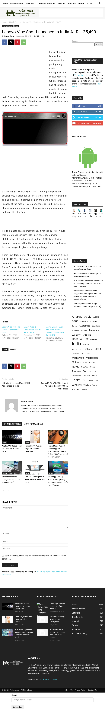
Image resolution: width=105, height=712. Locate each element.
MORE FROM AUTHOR (33, 424)
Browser (93, 321)
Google (86, 334)
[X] (11, 42)
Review (89, 3)
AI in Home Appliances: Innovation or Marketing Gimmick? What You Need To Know (88, 284)
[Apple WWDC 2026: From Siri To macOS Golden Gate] (12, 437)
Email (14, 695)
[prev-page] (3, 490)
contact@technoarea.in (49, 679)
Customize (84, 325)
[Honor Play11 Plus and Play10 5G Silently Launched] (35, 437)
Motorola (76, 362)
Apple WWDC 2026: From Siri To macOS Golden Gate (12, 448)
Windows (72, 3)
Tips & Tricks (31, 3)
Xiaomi (76, 389)
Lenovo (13, 350)
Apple (87, 316)
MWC (85, 362)
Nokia (75, 366)
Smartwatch (76, 376)
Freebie (84, 330)
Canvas (75, 326)
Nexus (91, 362)
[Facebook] (4, 42)
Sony (94, 375)
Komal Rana (9, 36)
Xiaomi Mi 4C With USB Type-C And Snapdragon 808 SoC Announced (54, 386)
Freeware (94, 330)
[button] (100, 3)
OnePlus (84, 367)
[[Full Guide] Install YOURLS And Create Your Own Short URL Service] (42, 632)
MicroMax (78, 357)
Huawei (93, 339)
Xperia (84, 390)
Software (86, 375)
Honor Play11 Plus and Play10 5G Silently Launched (33, 448)
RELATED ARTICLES (12, 424)
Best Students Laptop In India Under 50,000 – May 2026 (35, 479)
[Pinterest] (17, 42)
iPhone (88, 349)
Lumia (87, 353)
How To (77, 338)
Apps (96, 316)
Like (99, 106)
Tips (84, 380)
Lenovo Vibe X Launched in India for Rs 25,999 (33, 330)
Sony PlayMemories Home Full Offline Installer (57, 606)
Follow (98, 112)
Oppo (92, 367)
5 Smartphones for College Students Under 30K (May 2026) (11, 479)
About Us (68, 690)
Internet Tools (77, 349)
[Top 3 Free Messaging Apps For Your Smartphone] (42, 619)
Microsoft (92, 357)
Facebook (75, 330)
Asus (75, 321)
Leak (97, 348)
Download (96, 326)
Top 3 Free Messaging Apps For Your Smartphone (58, 619)
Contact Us (92, 690)
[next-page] (8, 490)
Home (4, 22)
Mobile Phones (16, 3)
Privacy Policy (80, 690)
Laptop (81, 3)
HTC (86, 339)
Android (77, 316)
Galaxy (76, 334)
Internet (86, 344)
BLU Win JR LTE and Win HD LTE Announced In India (16, 384)
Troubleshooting (47, 3)
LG (82, 353)
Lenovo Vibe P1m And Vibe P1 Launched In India (11, 330)
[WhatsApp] (23, 42)
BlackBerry (84, 321)
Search (75, 41)
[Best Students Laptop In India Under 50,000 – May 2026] (35, 467)
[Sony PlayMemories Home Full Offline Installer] (42, 610)
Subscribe (97, 123)
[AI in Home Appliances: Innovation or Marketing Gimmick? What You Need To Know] (7, 632)
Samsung (89, 371)
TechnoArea (79, 75)
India (76, 343)
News (5, 3)
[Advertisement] (71, 13)
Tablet (76, 379)
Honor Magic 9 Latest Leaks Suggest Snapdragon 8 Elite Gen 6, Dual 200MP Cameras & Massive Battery (58, 451)
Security (61, 3)
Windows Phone (90, 385)
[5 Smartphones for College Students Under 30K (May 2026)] (12, 467)
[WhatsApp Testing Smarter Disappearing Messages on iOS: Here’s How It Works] (58, 467)
